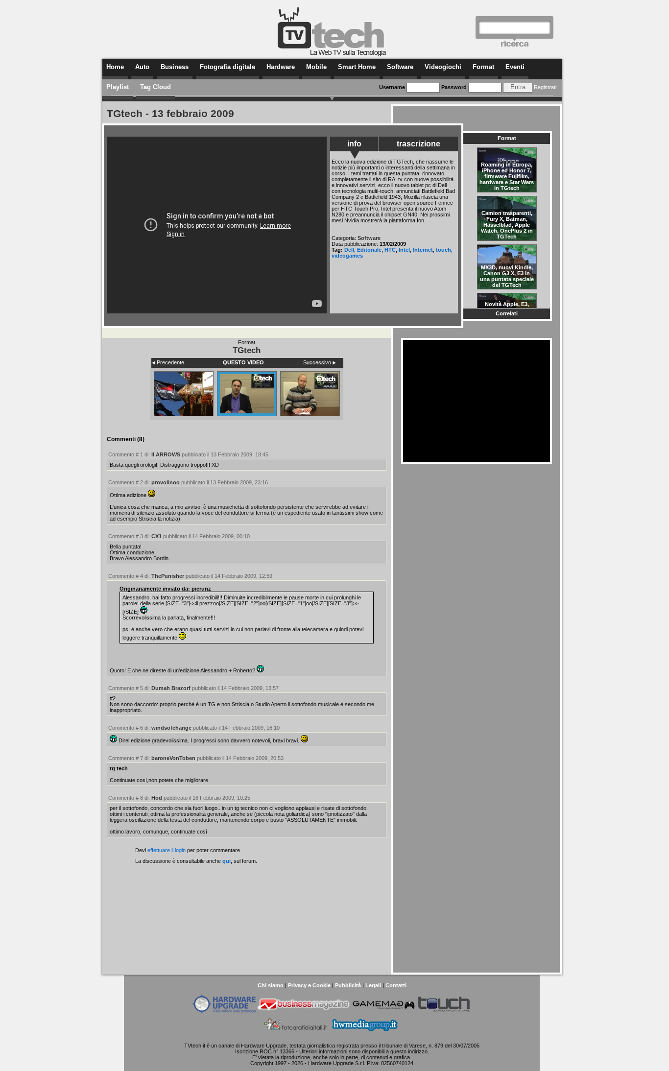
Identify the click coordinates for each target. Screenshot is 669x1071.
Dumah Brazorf (171, 688)
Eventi (515, 67)
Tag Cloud (155, 87)
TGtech (247, 350)
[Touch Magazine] (444, 1012)
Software (400, 67)
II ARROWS (165, 454)
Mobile (316, 67)
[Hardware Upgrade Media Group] (364, 1032)
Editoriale (369, 250)
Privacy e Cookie (309, 985)
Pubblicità (348, 985)
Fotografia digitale (227, 67)
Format (483, 67)
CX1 (156, 536)
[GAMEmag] (383, 1012)
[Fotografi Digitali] (295, 1032)
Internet (423, 250)
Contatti (395, 985)
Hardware (280, 67)
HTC (390, 250)
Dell (349, 250)
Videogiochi (443, 67)
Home (115, 67)
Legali (373, 985)
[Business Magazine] (303, 1012)
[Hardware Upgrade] (224, 1012)
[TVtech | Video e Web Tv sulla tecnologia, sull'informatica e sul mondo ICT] (332, 55)
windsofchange (171, 728)
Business (175, 67)
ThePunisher (167, 576)
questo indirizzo (409, 1051)
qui (226, 861)
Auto (142, 67)
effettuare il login (166, 850)
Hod (156, 798)
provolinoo (165, 482)
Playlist (117, 87)
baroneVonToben (173, 758)
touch (443, 250)
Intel (404, 250)
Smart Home (357, 67)
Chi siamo (271, 985)
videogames (347, 256)
